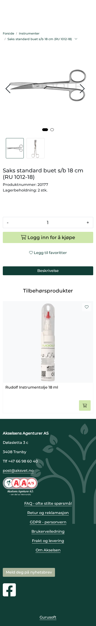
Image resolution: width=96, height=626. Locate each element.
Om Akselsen (48, 550)
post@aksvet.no (18, 470)
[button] (45, 129)
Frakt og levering (48, 541)
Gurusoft (48, 617)
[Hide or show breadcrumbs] (76, 39)
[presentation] (8, 88)
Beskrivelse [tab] (48, 270)
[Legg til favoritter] (86, 307)
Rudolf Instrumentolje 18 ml (31, 387)
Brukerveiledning (48, 531)
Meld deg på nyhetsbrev (29, 572)
